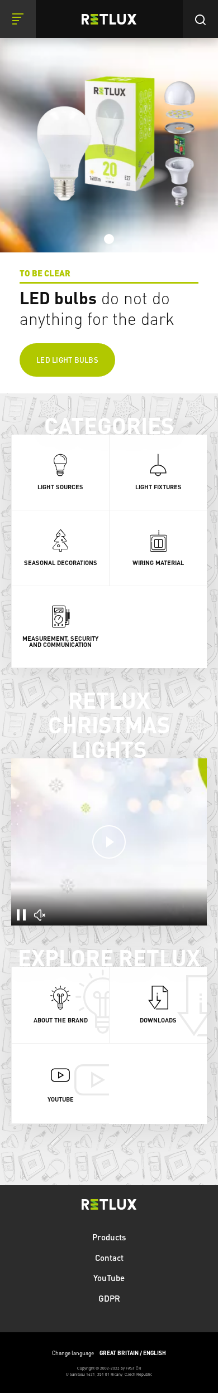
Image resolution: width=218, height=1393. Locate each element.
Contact (109, 1257)
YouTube (109, 1277)
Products (109, 1237)
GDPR (109, 1298)
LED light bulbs (67, 359)
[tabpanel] (109, 196)
